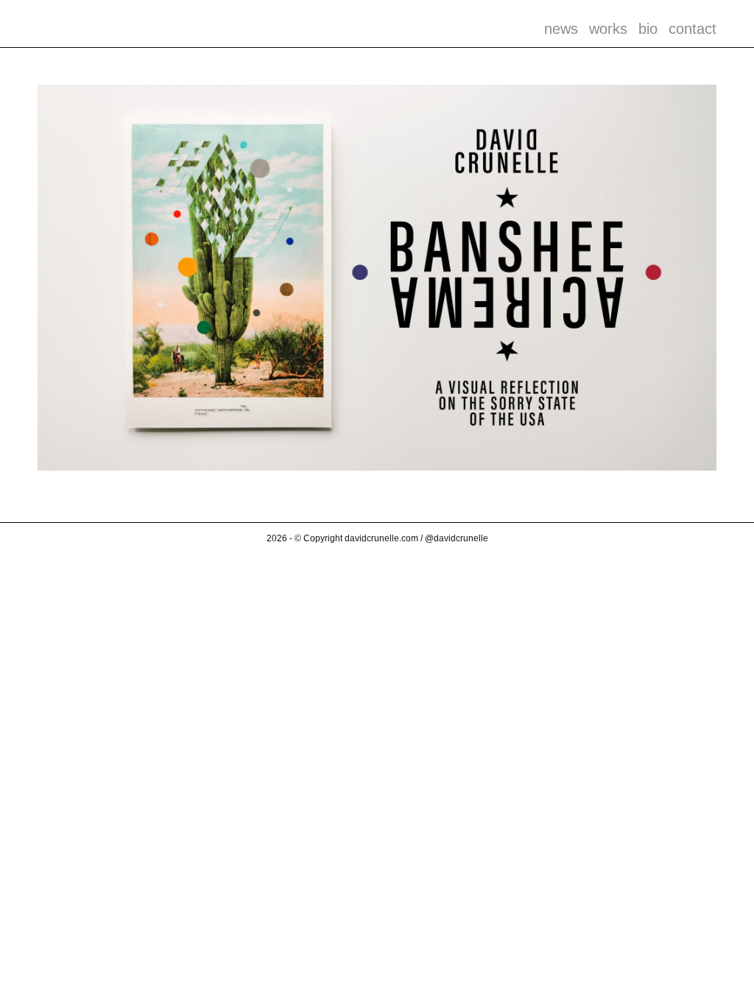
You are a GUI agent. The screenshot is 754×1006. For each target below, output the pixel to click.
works (608, 29)
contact (692, 29)
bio (648, 29)
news (561, 29)
